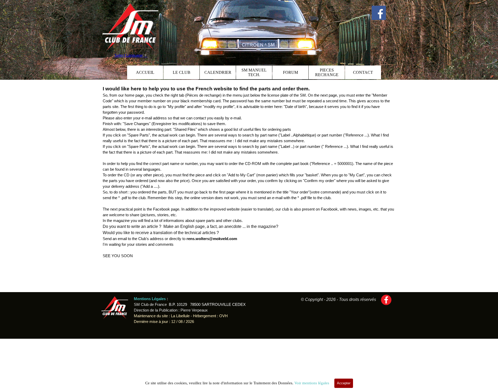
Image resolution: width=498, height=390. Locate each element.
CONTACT (363, 72)
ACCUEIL (145, 72)
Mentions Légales (150, 299)
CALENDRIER (217, 72)
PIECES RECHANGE (326, 72)
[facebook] (379, 13)
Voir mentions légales (311, 383)
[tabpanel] (249, 172)
